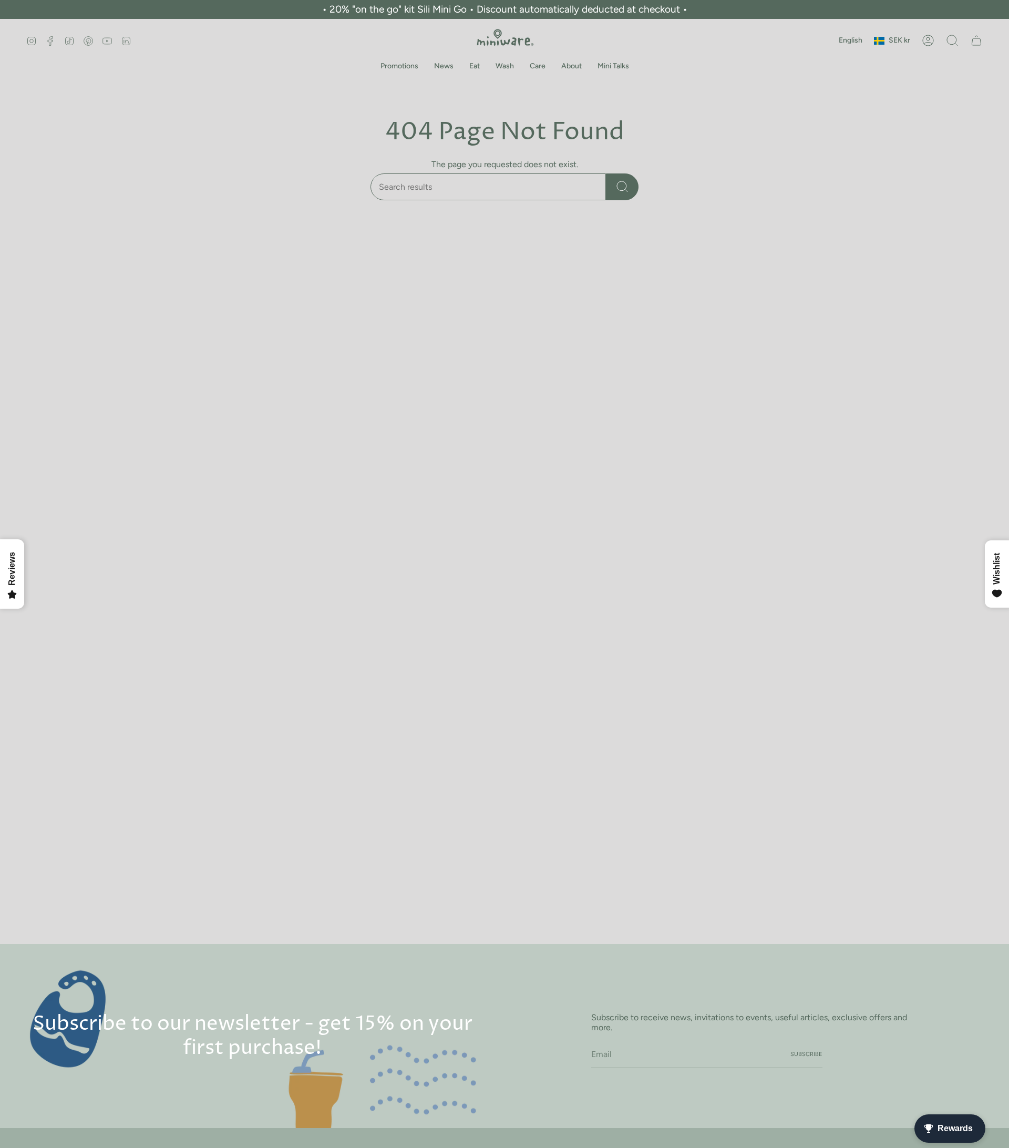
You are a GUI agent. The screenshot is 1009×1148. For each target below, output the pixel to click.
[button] (399, 66)
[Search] (622, 186)
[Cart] (976, 40)
